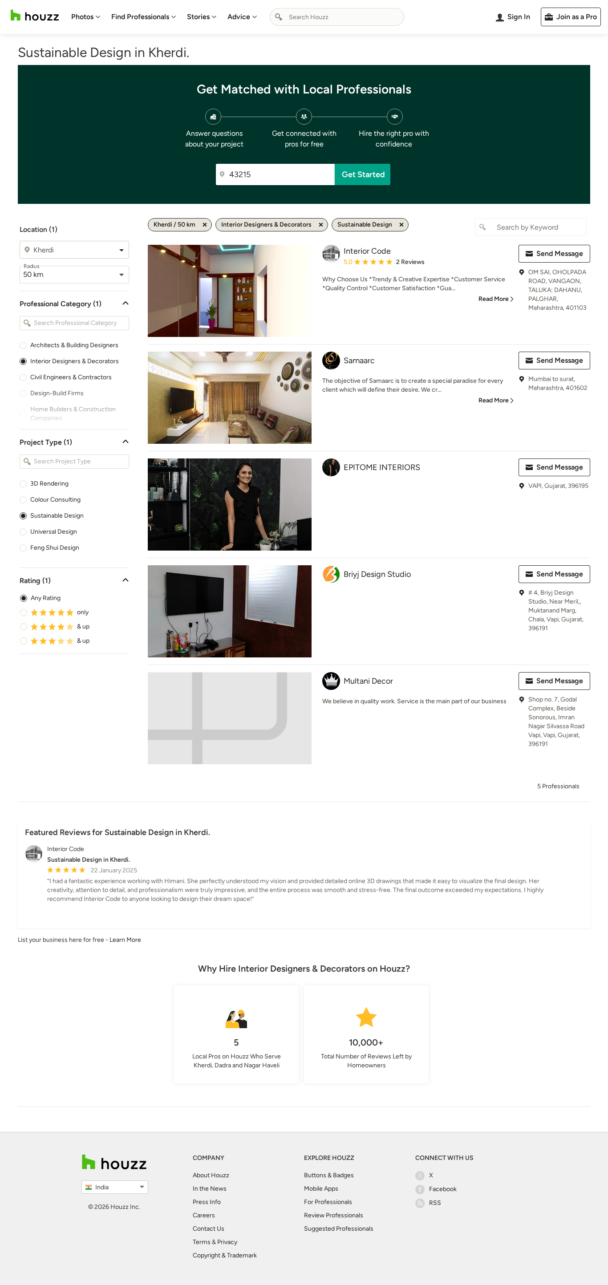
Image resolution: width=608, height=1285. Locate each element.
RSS (435, 1203)
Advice (238, 16)
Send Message (559, 253)
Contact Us (208, 1228)
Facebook (443, 1189)
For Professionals (328, 1202)
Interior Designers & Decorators (74, 361)
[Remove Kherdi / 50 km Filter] (205, 225)
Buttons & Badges (329, 1175)
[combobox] (337, 17)
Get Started (363, 174)
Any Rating (46, 598)
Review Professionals (333, 1215)
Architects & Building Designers (74, 345)
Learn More (125, 940)
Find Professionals (140, 16)
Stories (198, 16)
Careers (204, 1215)
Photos (82, 16)
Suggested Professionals (338, 1228)
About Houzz (211, 1175)
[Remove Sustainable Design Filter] (401, 225)
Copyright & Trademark (225, 1255)
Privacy (227, 1242)
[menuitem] (86, 17)
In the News (210, 1188)
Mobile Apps (321, 1188)
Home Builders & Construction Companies (73, 413)
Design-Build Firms (57, 393)
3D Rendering (49, 483)
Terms (202, 1242)
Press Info (207, 1202)
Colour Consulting (55, 499)
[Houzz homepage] (34, 15)
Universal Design (53, 531)
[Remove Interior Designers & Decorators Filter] (321, 225)
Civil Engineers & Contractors (71, 377)
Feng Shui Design (54, 547)
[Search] (279, 17)
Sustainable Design (57, 515)
